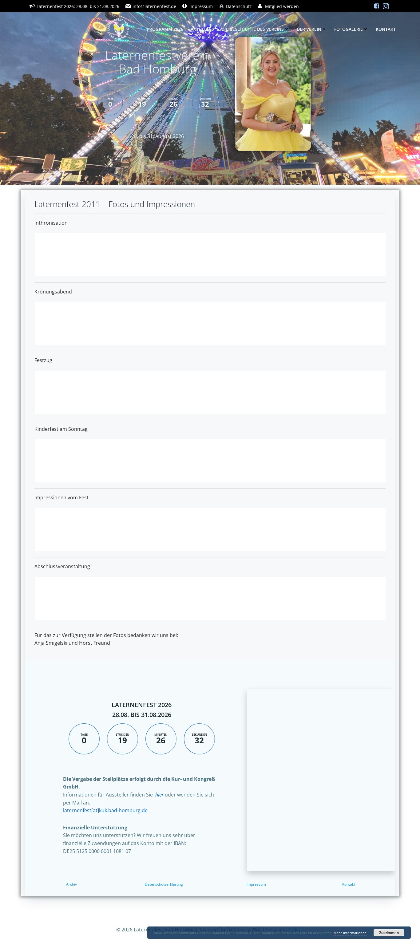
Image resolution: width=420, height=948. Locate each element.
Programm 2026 (165, 29)
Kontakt (386, 29)
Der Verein (309, 29)
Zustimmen (389, 932)
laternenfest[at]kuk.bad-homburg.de (105, 810)
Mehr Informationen (350, 932)
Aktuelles (202, 29)
